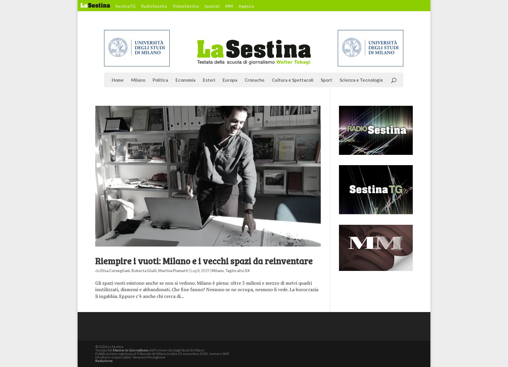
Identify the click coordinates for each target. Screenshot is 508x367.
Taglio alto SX (237, 270)
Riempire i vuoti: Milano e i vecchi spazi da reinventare (204, 261)
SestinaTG (126, 6)
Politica (160, 80)
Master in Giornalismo (131, 350)
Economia (185, 80)
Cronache (255, 80)
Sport (326, 80)
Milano (138, 80)
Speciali (212, 6)
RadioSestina (154, 6)
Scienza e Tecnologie (361, 80)
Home (118, 80)
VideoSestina (186, 6)
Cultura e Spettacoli (292, 80)
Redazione (104, 360)
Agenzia (246, 6)
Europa (230, 80)
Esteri (209, 80)
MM (229, 6)
